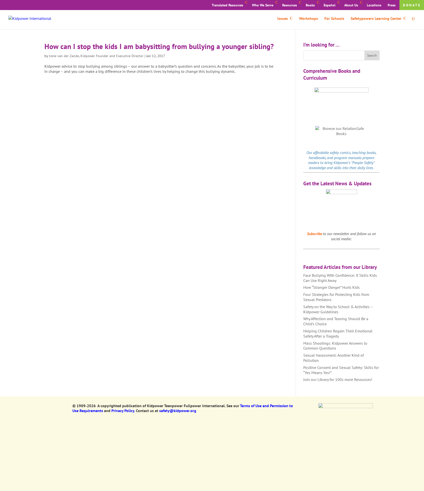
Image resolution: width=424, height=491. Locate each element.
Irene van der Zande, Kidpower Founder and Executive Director (96, 56)
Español (329, 5)
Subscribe (314, 233)
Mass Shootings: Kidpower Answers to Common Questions (335, 346)
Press (392, 5)
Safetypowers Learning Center (376, 19)
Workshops (308, 19)
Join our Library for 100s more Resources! (337, 379)
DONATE (412, 5)
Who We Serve (262, 5)
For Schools (334, 19)
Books (310, 5)
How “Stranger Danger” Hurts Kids (331, 287)
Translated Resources (227, 5)
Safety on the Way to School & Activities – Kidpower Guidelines (338, 309)
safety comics (340, 152)
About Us (351, 5)
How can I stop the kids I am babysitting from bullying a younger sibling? (159, 46)
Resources (289, 5)
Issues (282, 19)
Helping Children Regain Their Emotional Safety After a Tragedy (337, 333)
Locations (374, 5)
